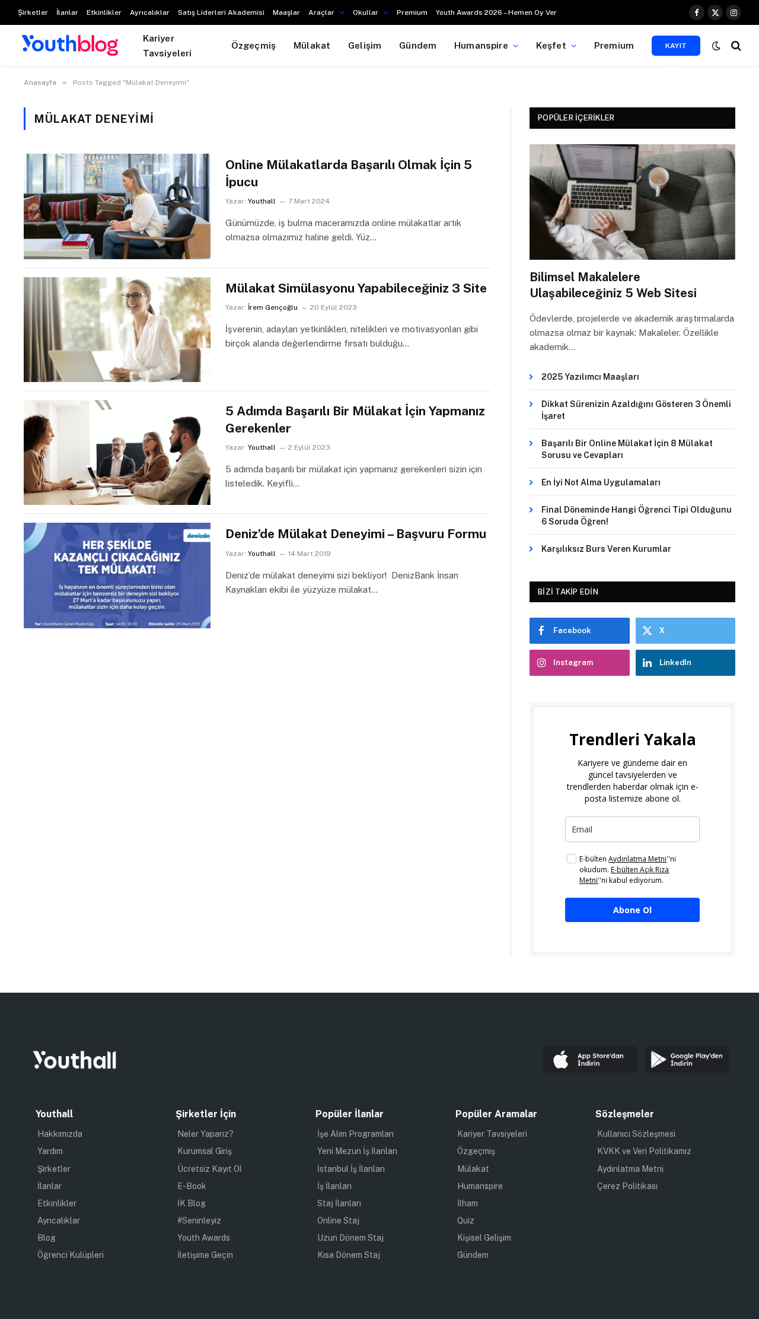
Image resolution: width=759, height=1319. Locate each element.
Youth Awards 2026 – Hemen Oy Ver (496, 12)
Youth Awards (203, 1237)
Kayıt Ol (676, 49)
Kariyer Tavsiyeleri (167, 45)
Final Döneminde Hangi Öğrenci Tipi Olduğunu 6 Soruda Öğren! (636, 515)
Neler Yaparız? (205, 1134)
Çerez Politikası (627, 1186)
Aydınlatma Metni (630, 1169)
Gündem (417, 45)
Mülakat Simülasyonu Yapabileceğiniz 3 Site (356, 288)
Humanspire (481, 45)
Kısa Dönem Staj (348, 1255)
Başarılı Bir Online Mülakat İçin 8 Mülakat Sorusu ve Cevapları (627, 449)
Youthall (262, 201)
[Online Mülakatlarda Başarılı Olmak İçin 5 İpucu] (117, 206)
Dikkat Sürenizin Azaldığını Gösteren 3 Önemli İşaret (636, 410)
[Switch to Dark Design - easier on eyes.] (716, 45)
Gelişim (364, 45)
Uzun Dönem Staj (350, 1237)
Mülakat (312, 45)
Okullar (365, 12)
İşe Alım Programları (355, 1134)
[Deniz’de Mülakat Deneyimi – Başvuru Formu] (117, 575)
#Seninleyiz (199, 1220)
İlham (467, 1203)
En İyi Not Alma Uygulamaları (601, 482)
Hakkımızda (59, 1134)
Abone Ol (632, 910)
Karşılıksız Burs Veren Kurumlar (606, 549)
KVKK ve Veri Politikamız (644, 1151)
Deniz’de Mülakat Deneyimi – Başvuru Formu (355, 533)
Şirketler (33, 12)
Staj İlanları (339, 1203)
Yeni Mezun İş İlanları (357, 1151)
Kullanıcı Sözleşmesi (636, 1134)
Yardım (50, 1151)
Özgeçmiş (253, 45)
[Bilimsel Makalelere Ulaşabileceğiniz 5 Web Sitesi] (632, 202)
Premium (412, 12)
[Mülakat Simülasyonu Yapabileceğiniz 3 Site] (117, 329)
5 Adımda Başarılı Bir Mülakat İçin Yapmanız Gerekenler (355, 419)
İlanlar (67, 12)
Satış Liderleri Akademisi (221, 12)
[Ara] (735, 45)
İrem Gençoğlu (273, 307)
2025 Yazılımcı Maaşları (590, 377)
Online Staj (338, 1220)
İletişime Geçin (205, 1255)
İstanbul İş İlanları (351, 1169)
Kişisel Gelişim (484, 1237)
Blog (46, 1237)
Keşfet (551, 45)
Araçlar (321, 12)
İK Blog (191, 1203)
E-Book (191, 1186)
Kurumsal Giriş (204, 1151)
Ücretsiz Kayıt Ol (209, 1169)
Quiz (465, 1220)
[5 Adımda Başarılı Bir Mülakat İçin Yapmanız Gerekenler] (117, 452)
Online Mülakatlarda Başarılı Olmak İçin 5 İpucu (348, 173)
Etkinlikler (104, 12)
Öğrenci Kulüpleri (70, 1255)
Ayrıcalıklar (150, 12)
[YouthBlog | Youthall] (70, 45)
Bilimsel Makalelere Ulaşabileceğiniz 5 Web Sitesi (613, 285)
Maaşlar (286, 12)
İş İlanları (334, 1186)
